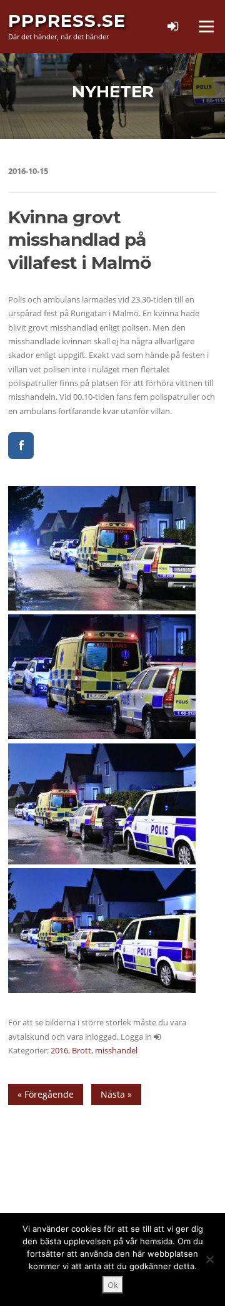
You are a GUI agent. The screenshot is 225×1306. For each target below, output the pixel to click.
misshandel (116, 1050)
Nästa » (116, 1094)
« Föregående (46, 1094)
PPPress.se (67, 20)
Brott (81, 1050)
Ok (113, 1284)
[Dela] (21, 445)
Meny (205, 26)
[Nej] (209, 1259)
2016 (59, 1050)
